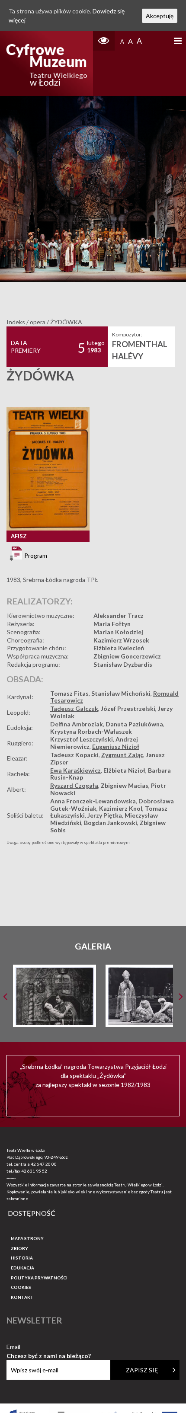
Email (48, 1347)
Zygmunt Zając (122, 754)
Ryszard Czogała (74, 785)
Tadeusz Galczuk (74, 708)
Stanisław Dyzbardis (122, 664)
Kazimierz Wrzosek (121, 640)
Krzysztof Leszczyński (81, 739)
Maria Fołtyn (112, 623)
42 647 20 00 (44, 1164)
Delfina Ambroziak (76, 724)
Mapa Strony (27, 1238)
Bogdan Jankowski (110, 822)
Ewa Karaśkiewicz (75, 770)
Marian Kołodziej (118, 632)
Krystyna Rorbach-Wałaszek (91, 731)
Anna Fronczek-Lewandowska (93, 801)
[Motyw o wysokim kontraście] (104, 41)
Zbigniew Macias (124, 785)
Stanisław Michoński (121, 693)
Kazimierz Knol (120, 808)
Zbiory (19, 1248)
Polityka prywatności (39, 1277)
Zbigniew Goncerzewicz (127, 656)
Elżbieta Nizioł (124, 770)
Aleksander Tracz (118, 615)
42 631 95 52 (34, 1170)
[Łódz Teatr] (46, 63)
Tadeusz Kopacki (74, 754)
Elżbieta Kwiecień (118, 648)
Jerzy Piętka (104, 815)
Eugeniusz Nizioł (115, 746)
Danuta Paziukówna (134, 724)
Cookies (21, 1287)
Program (35, 555)
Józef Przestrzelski (128, 708)
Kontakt (22, 1297)
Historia (22, 1257)
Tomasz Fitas (69, 693)
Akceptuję (159, 15)
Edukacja (22, 1267)
